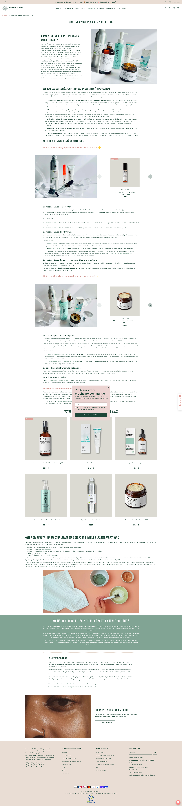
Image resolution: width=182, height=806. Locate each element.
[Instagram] (32, 764)
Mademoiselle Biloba (93, 791)
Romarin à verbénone (115, 635)
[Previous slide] (5, 2)
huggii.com (80, 793)
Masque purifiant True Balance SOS (136, 520)
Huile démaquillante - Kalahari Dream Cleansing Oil (46, 463)
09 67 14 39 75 (137, 772)
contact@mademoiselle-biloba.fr (144, 775)
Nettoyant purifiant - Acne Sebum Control (46, 520)
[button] (180, 402)
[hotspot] (66, 186)
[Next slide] (150, 176)
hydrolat (42, 551)
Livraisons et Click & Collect (105, 755)
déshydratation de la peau (50, 566)
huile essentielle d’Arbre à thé (76, 633)
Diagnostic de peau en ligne (71, 761)
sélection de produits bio (74, 684)
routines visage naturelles (71, 687)
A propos (65, 752)
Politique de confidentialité (105, 764)
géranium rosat (51, 555)
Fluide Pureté (91, 463)
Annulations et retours (103, 758)
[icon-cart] (178, 8)
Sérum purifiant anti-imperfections (136, 463)
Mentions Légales (101, 761)
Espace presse (66, 764)
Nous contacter (101, 770)
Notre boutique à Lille (69, 758)
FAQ (63, 767)
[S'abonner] (155, 752)
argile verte (47, 549)
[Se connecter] (170, 8)
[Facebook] (27, 764)
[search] (165, 8)
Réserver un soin (174, 2)
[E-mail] (37, 764)
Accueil (4, 15)
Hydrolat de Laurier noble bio (91, 520)
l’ (50, 223)
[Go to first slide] (166, 2)
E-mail (132, 752)
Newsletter (65, 773)
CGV (97, 767)
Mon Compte (100, 752)
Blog (63, 770)
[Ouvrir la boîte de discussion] (178, 802)
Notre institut (66, 755)
